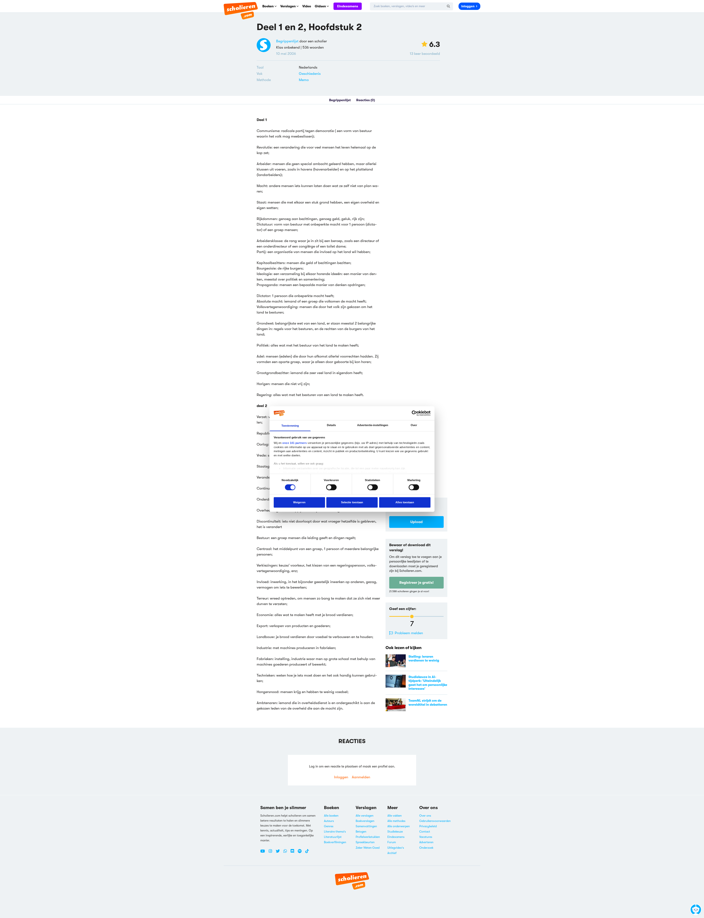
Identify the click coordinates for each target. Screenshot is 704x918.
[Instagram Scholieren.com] (272, 852)
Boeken (268, 6)
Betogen (361, 831)
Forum (391, 842)
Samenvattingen (366, 826)
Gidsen (320, 6)
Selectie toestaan (352, 502)
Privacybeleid (428, 826)
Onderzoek (426, 847)
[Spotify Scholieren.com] (301, 852)
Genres (328, 826)
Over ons (425, 815)
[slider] (412, 616)
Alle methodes (396, 821)
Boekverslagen (365, 821)
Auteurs (329, 821)
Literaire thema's (335, 831)
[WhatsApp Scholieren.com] (286, 852)
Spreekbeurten (365, 842)
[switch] (331, 487)
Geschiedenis (310, 74)
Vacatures (425, 837)
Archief (392, 853)
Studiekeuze (395, 831)
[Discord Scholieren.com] (294, 852)
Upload (416, 522)
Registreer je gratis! (416, 582)
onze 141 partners (294, 442)
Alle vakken (394, 815)
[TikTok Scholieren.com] (307, 852)
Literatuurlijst (333, 837)
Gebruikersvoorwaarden (435, 821)
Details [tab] (331, 425)
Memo (304, 80)
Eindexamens (347, 6)
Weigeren (299, 502)
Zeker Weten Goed (368, 847)
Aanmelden (361, 777)
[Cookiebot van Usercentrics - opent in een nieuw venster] (414, 413)
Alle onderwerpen (398, 826)
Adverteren (426, 842)
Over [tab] (414, 425)
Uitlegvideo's (395, 847)
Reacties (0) (365, 100)
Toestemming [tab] (290, 425)
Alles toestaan (404, 502)
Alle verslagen (364, 815)
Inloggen (467, 6)
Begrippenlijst (287, 41)
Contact (424, 831)
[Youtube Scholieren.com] (264, 852)
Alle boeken (331, 815)
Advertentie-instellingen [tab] (372, 425)
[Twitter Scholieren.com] (279, 852)
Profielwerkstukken (368, 837)
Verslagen (288, 6)
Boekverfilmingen (335, 842)
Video (306, 6)
